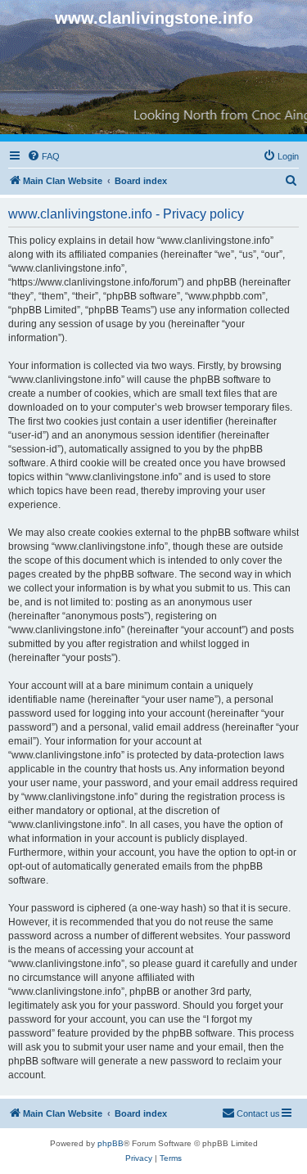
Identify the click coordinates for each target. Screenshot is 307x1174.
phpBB (110, 1143)
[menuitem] (43, 156)
